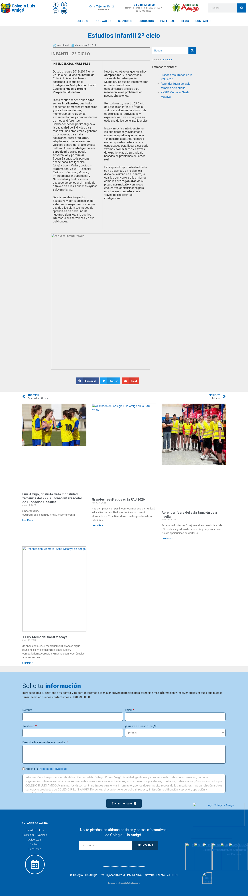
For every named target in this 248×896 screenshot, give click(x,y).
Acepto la (46, 769)
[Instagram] (55, 11)
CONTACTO (203, 21)
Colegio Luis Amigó (23, 8)
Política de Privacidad (53, 769)
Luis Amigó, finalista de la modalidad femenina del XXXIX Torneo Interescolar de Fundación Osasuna (52, 498)
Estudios (167, 59)
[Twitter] (64, 5)
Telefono (28, 726)
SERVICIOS (125, 21)
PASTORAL (167, 21)
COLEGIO (82, 21)
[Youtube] (64, 11)
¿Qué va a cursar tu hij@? (140, 726)
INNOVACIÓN (103, 21)
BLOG (185, 21)
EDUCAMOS (146, 21)
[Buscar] (241, 8)
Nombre (27, 710)
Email (128, 710)
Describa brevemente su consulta (44, 742)
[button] (87, 380)
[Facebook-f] (55, 5)
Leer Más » (27, 520)
